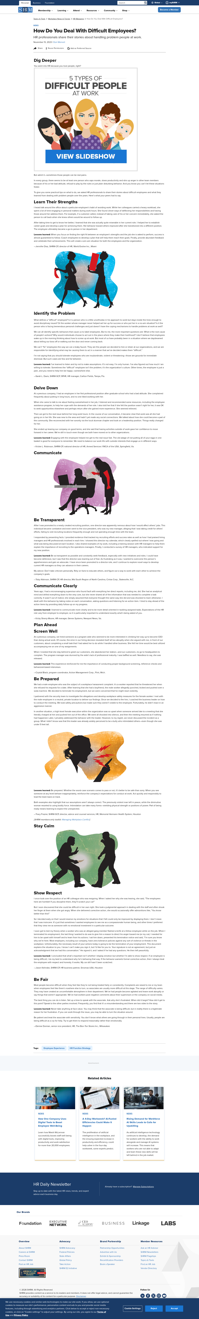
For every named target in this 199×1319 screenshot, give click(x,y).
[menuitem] (158, 2)
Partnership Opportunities (112, 1248)
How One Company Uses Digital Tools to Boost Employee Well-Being (52, 1122)
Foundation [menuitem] (49, 3)
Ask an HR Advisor (149, 1248)
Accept (174, 1308)
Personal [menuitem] (25, 3)
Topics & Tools (147, 1260)
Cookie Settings (133, 1308)
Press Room (24, 1256)
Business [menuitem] (37, 3)
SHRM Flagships (148, 1256)
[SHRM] (25, 10)
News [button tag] (36, 25)
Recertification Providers (111, 1260)
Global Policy (65, 1260)
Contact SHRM (26, 1260)
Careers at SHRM (27, 1252)
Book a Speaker (107, 1264)
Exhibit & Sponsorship (110, 1256)
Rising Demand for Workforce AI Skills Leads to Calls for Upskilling (143, 1122)
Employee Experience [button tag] (54, 1048)
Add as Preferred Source (81, 48)
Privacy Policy (21, 1315)
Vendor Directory (149, 1268)
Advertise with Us (108, 1252)
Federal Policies (66, 1252)
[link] (39, 19)
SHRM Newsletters (149, 1252)
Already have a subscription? (118, 1187)
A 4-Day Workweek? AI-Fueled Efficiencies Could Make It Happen (99, 1122)
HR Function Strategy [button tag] (80, 1048)
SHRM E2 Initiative (68, 1268)
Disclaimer (81, 1296)
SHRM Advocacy (67, 1248)
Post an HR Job (26, 1264)
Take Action (65, 1264)
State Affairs (65, 1256)
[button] (169, 9)
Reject (154, 1308)
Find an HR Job (148, 1264)
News (41, 1114)
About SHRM (25, 1248)
